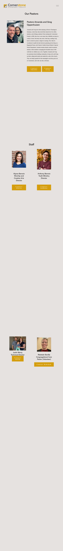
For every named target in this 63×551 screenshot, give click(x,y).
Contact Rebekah (44, 364)
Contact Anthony (44, 187)
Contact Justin (17, 358)
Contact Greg (47, 69)
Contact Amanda (34, 69)
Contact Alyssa (19, 187)
